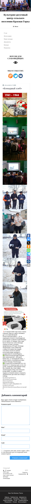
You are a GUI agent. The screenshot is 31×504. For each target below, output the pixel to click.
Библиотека (14, 497)
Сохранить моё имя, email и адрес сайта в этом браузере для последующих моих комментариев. (15, 452)
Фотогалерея (7, 36)
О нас (5, 33)
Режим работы (23, 500)
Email (3, 435)
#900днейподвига (8, 382)
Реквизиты (7, 48)
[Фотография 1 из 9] (15, 105)
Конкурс (6, 45)
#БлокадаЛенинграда (10, 379)
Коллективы (8, 499)
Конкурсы (16, 499)
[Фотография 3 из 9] (15, 172)
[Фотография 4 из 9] (15, 197)
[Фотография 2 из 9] (15, 139)
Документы (7, 42)
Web (14, 85)
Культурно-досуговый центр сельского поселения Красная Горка (15, 18)
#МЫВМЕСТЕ (17, 384)
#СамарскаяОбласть (9, 378)
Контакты (24, 499)
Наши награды (8, 39)
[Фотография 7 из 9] (15, 270)
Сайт (3, 443)
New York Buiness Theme (15, 493)
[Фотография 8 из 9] (15, 294)
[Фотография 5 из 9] (15, 221)
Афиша (7, 497)
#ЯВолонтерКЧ (7, 384)
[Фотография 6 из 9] (15, 245)
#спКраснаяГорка (8, 385)
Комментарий (6, 404)
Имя (3, 427)
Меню (16, 26)
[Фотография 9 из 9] (15, 319)
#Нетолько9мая (8, 381)
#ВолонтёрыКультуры (10, 387)
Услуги (15, 502)
